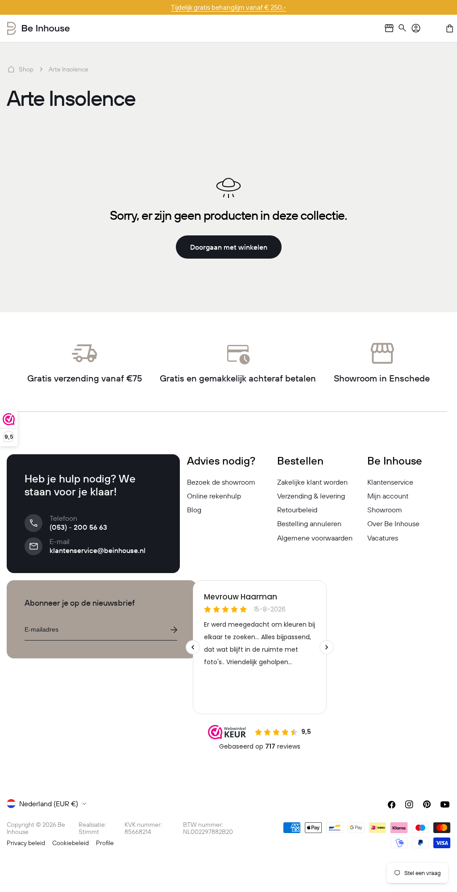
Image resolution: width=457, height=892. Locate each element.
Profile (105, 843)
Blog (194, 509)
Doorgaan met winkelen (228, 247)
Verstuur (173, 629)
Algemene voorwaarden (315, 537)
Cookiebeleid (70, 843)
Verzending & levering (311, 495)
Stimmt (89, 832)
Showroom (384, 509)
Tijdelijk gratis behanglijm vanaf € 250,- (228, 7)
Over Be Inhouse (393, 523)
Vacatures (382, 537)
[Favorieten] (433, 28)
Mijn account (387, 495)
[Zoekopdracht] (402, 28)
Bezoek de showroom (221, 481)
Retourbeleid (297, 509)
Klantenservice (390, 481)
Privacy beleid (26, 843)
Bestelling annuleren (309, 523)
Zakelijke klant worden (312, 481)
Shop (26, 69)
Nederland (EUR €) (48, 803)
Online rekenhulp (214, 495)
